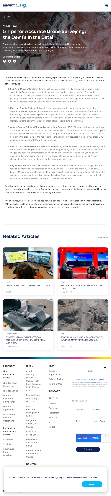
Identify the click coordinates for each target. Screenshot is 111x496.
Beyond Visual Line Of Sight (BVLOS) (33, 398)
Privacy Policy (56, 379)
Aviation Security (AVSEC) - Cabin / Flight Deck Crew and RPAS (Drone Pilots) (33, 381)
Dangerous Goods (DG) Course (31, 423)
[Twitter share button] (9, 61)
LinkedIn (53, 403)
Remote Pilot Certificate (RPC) (32, 442)
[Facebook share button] (4, 61)
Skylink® (7, 444)
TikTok (52, 427)
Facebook (54, 408)
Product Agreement (54, 373)
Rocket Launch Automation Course (33, 453)
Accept (92, 484)
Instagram (54, 413)
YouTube (53, 417)
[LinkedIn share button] (14, 61)
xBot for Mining (10, 391)
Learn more (92, 477)
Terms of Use (55, 384)
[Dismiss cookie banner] (101, 472)
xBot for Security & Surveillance (9, 398)
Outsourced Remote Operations (9, 417)
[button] (106, 5)
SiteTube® (8, 439)
